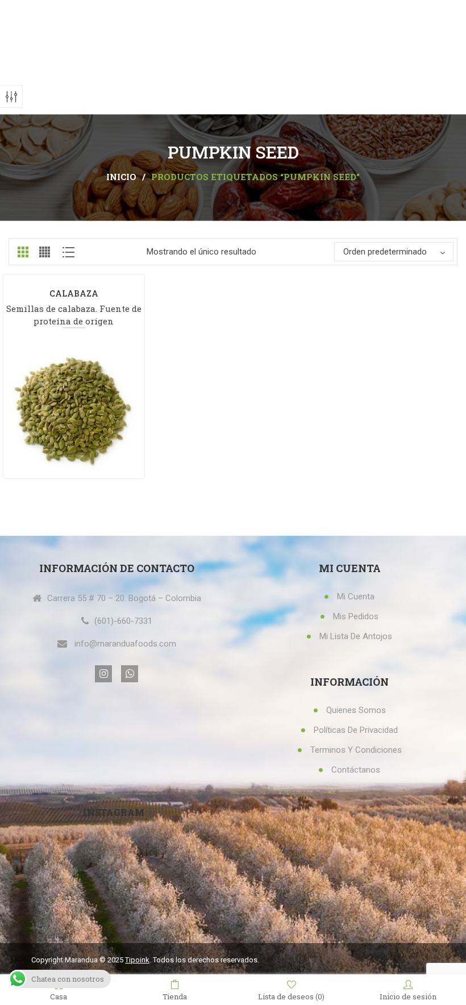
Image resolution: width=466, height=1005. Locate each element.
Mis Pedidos (355, 616)
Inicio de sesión (408, 995)
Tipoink (137, 960)
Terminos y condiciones (356, 750)
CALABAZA (73, 293)
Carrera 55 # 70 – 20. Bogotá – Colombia (124, 598)
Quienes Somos (356, 710)
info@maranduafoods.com (125, 644)
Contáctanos (355, 770)
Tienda (175, 995)
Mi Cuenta (356, 596)
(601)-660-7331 (123, 621)
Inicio (121, 176)
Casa (58, 995)
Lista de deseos (291, 996)
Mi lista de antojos (355, 636)
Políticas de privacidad (356, 730)
